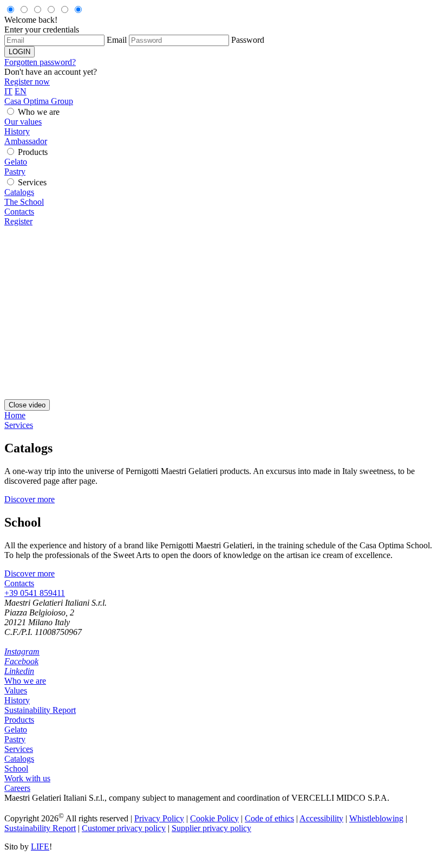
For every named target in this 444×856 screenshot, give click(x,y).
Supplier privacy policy (211, 828)
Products (33, 152)
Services (32, 182)
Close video (27, 405)
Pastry (14, 171)
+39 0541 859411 (34, 593)
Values (15, 690)
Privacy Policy (159, 818)
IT (8, 91)
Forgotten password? (40, 62)
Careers (17, 788)
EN (21, 91)
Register (18, 221)
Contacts (19, 211)
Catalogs (19, 192)
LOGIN (19, 52)
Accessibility (321, 818)
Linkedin (19, 671)
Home (14, 415)
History (17, 131)
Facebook (21, 661)
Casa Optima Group (38, 101)
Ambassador (25, 141)
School (16, 768)
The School (24, 201)
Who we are (39, 111)
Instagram (22, 651)
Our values (23, 121)
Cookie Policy (214, 818)
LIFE (40, 846)
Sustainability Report (40, 710)
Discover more (29, 499)
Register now (27, 81)
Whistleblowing (376, 818)
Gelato (15, 161)
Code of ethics (269, 818)
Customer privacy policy (124, 828)
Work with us (27, 778)
